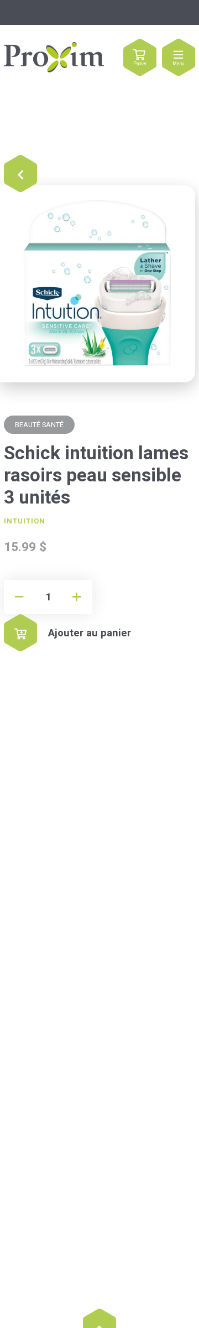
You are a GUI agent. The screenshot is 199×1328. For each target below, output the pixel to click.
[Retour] (20, 174)
